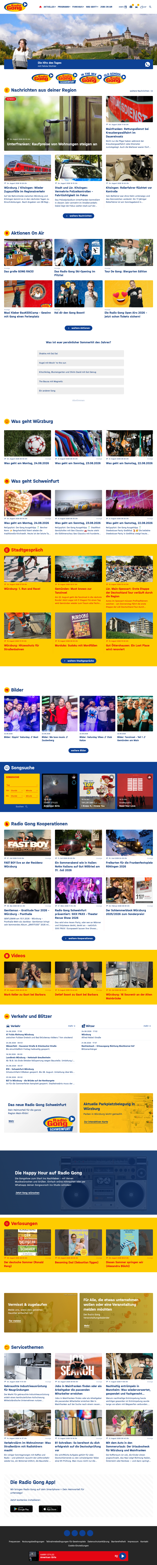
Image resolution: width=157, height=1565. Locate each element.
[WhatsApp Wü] (90, 1533)
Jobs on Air (106, 7)
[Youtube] (82, 1533)
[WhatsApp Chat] (147, 64)
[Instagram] (75, 1533)
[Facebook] (67, 1533)
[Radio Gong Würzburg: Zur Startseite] (16, 7)
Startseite (40, 6)
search (150, 6)
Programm (63, 7)
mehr (72, 1026)
